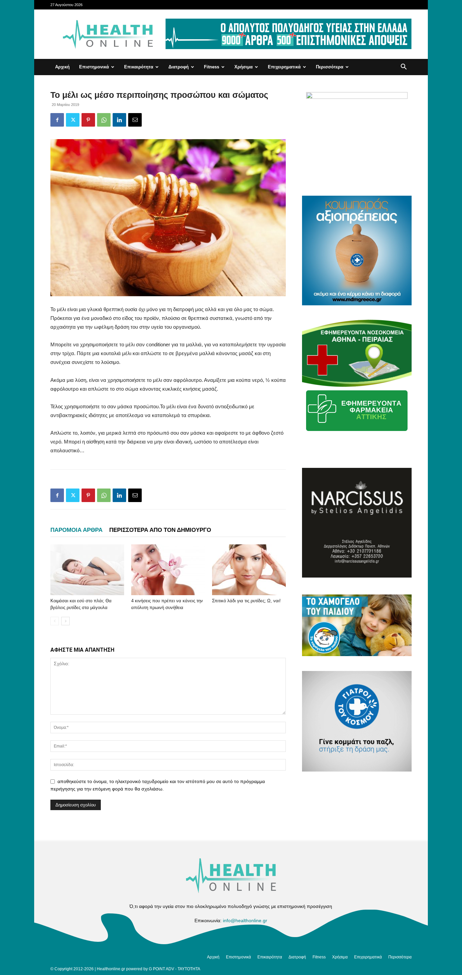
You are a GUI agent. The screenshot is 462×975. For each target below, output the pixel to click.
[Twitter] (72, 120)
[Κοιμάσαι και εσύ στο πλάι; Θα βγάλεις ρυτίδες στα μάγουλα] (87, 569)
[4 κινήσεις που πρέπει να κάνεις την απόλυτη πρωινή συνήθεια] (168, 569)
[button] (403, 67)
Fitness (211, 66)
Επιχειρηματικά (284, 66)
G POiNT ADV (161, 969)
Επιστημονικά (94, 66)
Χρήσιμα (243, 66)
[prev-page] (54, 621)
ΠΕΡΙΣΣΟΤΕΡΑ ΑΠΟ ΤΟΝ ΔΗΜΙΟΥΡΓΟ (160, 530)
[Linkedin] (119, 120)
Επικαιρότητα (138, 66)
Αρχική (62, 66)
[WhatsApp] (104, 120)
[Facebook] (57, 120)
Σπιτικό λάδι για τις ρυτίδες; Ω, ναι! (246, 600)
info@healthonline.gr (245, 920)
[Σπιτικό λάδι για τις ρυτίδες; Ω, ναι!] (249, 569)
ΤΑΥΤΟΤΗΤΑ (189, 969)
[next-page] (65, 621)
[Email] (135, 120)
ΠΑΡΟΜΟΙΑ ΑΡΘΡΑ (76, 530)
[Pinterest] (88, 120)
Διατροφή (178, 66)
